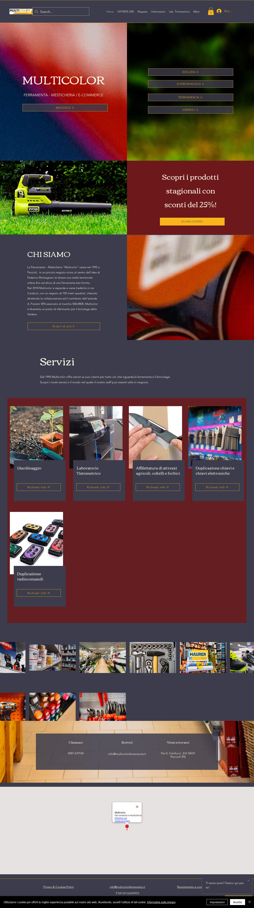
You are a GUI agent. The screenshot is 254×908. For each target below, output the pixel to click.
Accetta (237, 902)
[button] (211, 11)
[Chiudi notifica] (248, 880)
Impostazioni (217, 902)
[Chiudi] (249, 902)
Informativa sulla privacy (161, 902)
